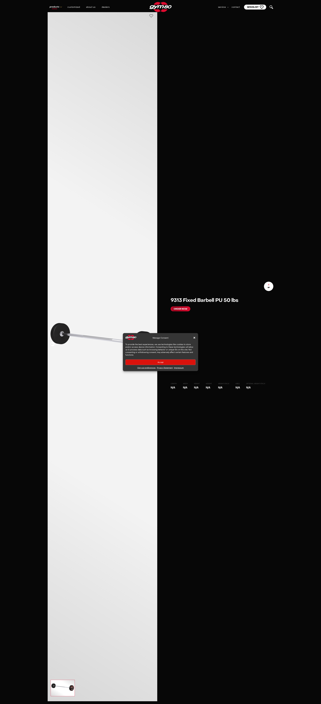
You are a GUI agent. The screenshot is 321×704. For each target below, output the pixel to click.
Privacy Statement (165, 367)
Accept (160, 362)
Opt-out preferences (146, 367)
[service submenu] (228, 7)
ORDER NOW (180, 309)
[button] (194, 338)
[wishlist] (151, 16)
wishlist (253, 7)
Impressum (179, 367)
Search (271, 7)
